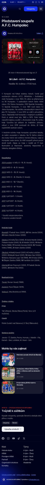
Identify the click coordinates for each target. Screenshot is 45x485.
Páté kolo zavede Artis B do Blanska (29, 355)
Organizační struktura (10, 462)
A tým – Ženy (28, 453)
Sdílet (39, 33)
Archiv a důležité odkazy (23, 475)
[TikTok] (18, 438)
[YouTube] (42, 2)
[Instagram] (36, 2)
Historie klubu (7, 450)
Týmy (26, 446)
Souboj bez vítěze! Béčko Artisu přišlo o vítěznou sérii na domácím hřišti (28, 371)
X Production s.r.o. (34, 479)
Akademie (27, 462)
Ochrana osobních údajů (8, 475)
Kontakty (5, 465)
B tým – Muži (28, 456)
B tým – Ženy (28, 459)
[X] (39, 2)
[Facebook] (33, 2)
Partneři (5, 459)
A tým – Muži (28, 450)
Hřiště (4, 453)
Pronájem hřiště (8, 456)
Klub (4, 446)
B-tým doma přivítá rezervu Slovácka (26, 384)
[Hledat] (19, 8)
